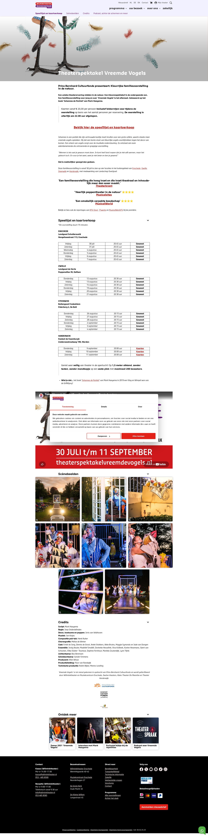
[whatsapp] (165, 769)
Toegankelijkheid (112, 772)
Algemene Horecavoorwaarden (120, 830)
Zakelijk (108, 777)
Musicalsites (104, 195)
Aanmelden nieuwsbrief (154, 807)
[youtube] (151, 769)
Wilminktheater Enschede (81, 769)
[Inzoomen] (36, 520)
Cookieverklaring (83, 830)
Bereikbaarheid (111, 769)
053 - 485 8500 (41, 777)
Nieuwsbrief (123, 3)
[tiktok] (160, 769)
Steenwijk (62, 171)
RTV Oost (94, 210)
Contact (145, 3)
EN (139, 3)
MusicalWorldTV (116, 210)
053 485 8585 (41, 795)
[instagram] (156, 769)
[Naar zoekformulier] (171, 3)
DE (135, 3)
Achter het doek (111, 798)
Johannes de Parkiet (90, 380)
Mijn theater (163, 3)
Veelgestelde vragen (113, 780)
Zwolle (144, 168)
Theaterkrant (104, 186)
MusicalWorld (104, 204)
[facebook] (141, 769)
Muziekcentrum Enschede (81, 777)
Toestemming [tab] (68, 406)
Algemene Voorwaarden (99, 830)
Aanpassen (102, 436)
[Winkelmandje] (151, 3)
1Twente (102, 210)
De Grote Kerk (76, 786)
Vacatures (109, 783)
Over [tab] (140, 406)
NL (131, 3)
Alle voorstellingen (113, 795)
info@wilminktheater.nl (45, 793)
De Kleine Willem (77, 795)
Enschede (136, 168)
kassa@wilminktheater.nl (46, 775)
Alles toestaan (138, 436)
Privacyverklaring (69, 830)
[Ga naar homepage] (43, 5)
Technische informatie (114, 775)
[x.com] (146, 769)
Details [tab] (104, 406)
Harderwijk (73, 171)
